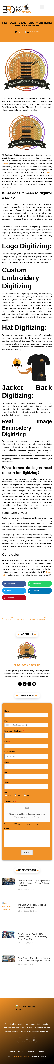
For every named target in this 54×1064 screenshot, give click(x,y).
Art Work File (10, 802)
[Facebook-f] (20, 684)
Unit (6, 792)
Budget (7, 763)
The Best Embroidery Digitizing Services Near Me (32, 906)
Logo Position (10, 752)
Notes (6, 828)
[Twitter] (25, 684)
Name (7, 711)
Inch (9, 796)
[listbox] (26, 735)
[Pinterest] (34, 684)
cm (28, 796)
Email (7, 742)
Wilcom (5, 164)
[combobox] (8, 725)
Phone (6, 721)
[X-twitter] (34, 1040)
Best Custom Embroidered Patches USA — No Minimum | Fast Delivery (34, 959)
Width (6, 783)
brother (48, 172)
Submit (27, 852)
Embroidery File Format (14, 731)
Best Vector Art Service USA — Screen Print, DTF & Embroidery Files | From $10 (32, 936)
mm (19, 796)
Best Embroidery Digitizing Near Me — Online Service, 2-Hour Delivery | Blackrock (34, 883)
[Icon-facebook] (20, 1040)
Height (7, 773)
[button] (42, 7)
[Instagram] (29, 684)
